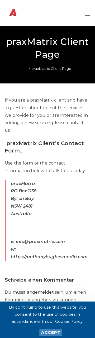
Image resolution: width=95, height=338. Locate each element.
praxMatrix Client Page (51, 68)
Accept (50, 332)
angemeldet (40, 292)
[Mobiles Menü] (87, 13)
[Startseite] (25, 68)
